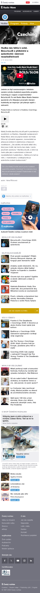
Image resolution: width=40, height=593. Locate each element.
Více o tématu (8, 318)
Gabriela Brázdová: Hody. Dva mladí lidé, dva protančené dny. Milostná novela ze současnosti (23, 288)
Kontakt (24, 532)
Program (17, 11)
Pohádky (16, 213)
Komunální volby (8, 523)
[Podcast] (3, 126)
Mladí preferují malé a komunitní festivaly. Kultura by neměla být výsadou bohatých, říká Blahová (24, 371)
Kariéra (23, 529)
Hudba (4, 23)
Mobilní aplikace (8, 549)
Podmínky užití (25, 587)
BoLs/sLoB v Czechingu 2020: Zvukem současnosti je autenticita (23, 242)
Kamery (36, 11)
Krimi (5, 213)
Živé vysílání (7, 222)
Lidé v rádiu (25, 526)
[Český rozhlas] (7, 2)
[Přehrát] (5, 119)
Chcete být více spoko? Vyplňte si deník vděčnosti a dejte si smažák (24, 279)
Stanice (5, 526)
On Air (3, 63)
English (34, 587)
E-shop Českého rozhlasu (14, 412)
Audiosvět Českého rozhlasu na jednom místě (17, 232)
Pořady (24, 23)
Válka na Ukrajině (8, 520)
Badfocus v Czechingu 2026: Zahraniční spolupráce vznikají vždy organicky (23, 333)
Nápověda (25, 523)
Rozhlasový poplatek (29, 535)
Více (33, 23)
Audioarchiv (27, 11)
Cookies (4, 587)
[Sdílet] (6, 126)
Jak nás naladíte (27, 520)
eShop (4, 529)
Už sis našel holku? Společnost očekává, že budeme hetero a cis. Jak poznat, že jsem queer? (24, 380)
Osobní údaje (13, 587)
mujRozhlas (5, 203)
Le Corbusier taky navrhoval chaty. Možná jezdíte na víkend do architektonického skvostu (23, 390)
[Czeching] (20, 35)
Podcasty (5, 546)
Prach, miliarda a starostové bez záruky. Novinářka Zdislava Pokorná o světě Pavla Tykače (24, 298)
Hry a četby (7, 209)
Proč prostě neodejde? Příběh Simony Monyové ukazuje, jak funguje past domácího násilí (23, 258)
